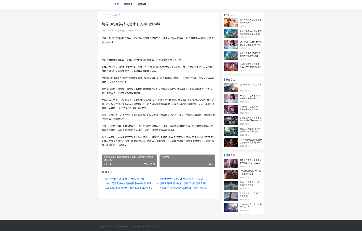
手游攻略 (142, 4)
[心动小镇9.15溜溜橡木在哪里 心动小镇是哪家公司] (231, 64)
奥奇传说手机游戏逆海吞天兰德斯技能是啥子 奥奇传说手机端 (184, 178)
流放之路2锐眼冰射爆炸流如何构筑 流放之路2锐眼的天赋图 (184, 183)
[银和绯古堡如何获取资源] (231, 85)
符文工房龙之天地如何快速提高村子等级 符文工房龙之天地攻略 (251, 98)
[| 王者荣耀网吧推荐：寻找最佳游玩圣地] (231, 171)
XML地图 (154, 226)
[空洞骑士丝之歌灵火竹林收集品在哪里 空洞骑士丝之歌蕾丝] (231, 107)
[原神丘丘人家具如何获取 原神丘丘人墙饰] (231, 183)
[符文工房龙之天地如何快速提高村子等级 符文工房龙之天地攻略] (231, 96)
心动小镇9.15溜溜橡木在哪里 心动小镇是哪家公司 (129, 187)
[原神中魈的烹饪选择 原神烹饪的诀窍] (231, 205)
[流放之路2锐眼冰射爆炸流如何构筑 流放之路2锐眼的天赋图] (231, 53)
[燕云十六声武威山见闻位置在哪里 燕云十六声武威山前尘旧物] (231, 160)
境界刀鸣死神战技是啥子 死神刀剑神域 (124, 178)
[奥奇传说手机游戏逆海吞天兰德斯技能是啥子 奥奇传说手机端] (231, 31)
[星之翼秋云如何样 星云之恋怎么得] (231, 194)
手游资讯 (128, 4)
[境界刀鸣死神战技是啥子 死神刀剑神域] (231, 20)
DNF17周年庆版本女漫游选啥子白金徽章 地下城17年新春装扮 (129, 183)
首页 (116, 4)
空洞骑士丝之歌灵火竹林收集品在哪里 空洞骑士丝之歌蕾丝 (184, 187)
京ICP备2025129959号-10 (139, 226)
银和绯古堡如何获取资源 (250, 84)
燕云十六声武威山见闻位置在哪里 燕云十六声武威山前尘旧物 (251, 163)
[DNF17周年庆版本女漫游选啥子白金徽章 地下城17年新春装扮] (231, 42)
